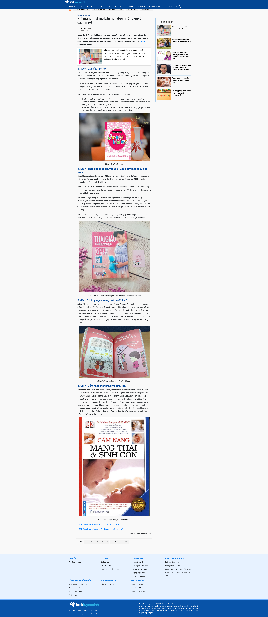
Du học (82, 6)
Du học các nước (107, 562)
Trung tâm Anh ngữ (140, 569)
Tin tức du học (106, 566)
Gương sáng (147, 9)
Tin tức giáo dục (75, 562)
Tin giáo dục (71, 6)
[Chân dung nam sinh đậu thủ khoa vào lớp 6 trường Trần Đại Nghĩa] (174, 69)
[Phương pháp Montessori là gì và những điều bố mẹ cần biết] (174, 94)
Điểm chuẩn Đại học (138, 584)
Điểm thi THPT (136, 588)
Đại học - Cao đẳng (172, 562)
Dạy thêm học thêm (82, 9)
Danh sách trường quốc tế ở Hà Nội (178, 569)
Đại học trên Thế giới (172, 566)
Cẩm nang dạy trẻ (107, 584)
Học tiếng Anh (138, 562)
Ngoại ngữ (95, 6)
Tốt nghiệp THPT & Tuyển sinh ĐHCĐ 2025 (108, 9)
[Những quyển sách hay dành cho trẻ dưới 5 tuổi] (174, 30)
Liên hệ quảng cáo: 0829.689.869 (84, 610)
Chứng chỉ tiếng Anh (140, 566)
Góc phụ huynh (154, 6)
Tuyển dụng (73, 595)
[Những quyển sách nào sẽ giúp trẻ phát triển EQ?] (174, 43)
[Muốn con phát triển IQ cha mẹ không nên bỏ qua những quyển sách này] (174, 56)
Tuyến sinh (132, 9)
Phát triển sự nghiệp (76, 591)
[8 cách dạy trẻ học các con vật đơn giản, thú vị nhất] (174, 81)
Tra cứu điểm (169, 6)
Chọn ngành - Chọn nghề (78, 584)
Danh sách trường (112, 6)
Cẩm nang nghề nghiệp (134, 6)
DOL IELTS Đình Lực (140, 576)
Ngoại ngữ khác (139, 573)
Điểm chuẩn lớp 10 (138, 591)
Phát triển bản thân (76, 588)
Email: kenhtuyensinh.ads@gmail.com (86, 614)
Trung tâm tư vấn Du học (110, 569)
